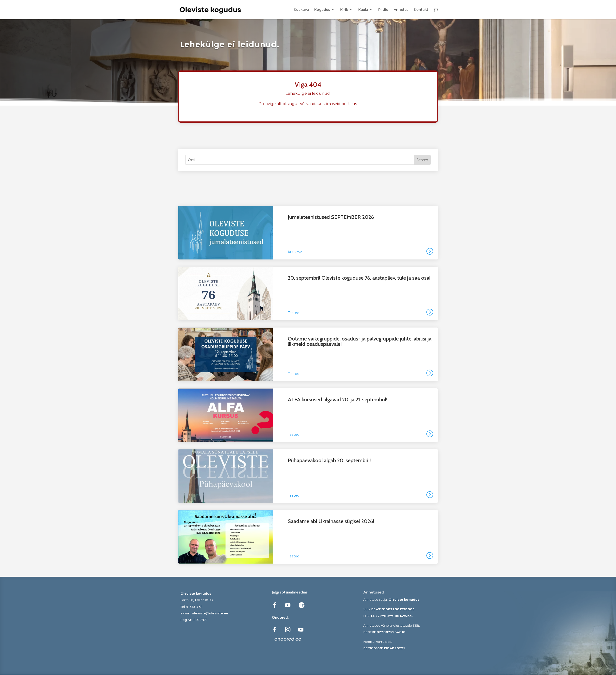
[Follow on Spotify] (301, 605)
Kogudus (322, 10)
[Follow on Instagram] (287, 629)
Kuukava (301, 10)
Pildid (383, 10)
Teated (293, 313)
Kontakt (421, 10)
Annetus (401, 10)
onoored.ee (287, 639)
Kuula (363, 10)
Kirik (344, 10)
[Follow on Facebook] (275, 605)
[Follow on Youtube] (287, 605)
